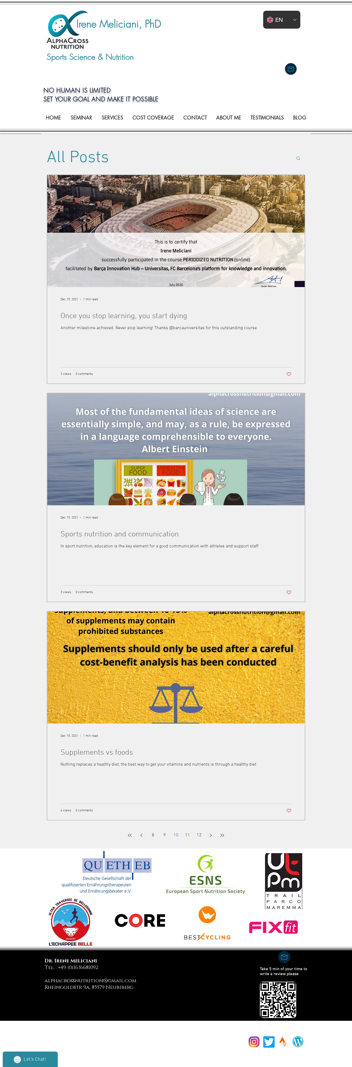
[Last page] (222, 835)
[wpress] (298, 1041)
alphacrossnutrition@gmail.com (90, 981)
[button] (298, 159)
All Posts (78, 158)
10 (176, 835)
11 (187, 835)
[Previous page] (141, 835)
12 (199, 835)
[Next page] (211, 835)
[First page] (130, 835)
